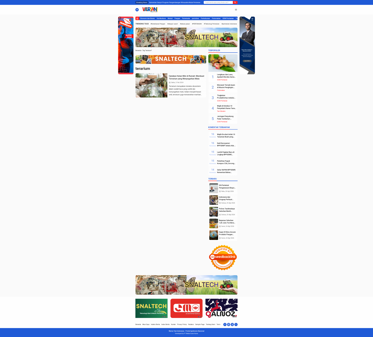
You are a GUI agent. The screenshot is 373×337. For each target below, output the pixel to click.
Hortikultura (161, 18)
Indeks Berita (155, 324)
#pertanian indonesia (229, 24)
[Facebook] (225, 324)
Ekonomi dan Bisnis (147, 18)
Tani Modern (221, 111)
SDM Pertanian (228, 18)
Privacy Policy (182, 324)
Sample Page (199, 324)
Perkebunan (205, 18)
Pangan (177, 18)
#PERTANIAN (197, 24)
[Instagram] (228, 324)
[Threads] (232, 324)
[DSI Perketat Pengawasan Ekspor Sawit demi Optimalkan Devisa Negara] (213, 188)
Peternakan (216, 18)
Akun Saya (145, 324)
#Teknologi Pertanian (211, 24)
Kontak (173, 324)
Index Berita (165, 324)
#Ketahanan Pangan (158, 24)
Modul (170, 18)
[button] (235, 2)
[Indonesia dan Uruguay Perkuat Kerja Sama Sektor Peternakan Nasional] (213, 200)
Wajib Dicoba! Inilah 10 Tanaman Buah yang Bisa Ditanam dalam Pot (226, 136)
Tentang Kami (210, 324)
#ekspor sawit (172, 24)
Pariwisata (186, 18)
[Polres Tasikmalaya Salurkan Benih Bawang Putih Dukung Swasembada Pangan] (213, 212)
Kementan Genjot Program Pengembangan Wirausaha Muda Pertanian (174, 2)
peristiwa (195, 18)
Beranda (138, 324)
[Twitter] (236, 324)
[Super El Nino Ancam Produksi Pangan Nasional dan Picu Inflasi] (213, 235)
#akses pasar (185, 24)
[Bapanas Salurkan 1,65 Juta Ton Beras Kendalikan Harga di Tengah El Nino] (213, 223)
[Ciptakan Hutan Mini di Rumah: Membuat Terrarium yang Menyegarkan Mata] (151, 85)
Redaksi (191, 324)
